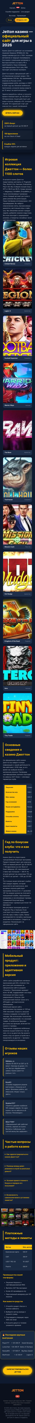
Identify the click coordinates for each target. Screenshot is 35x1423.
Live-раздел (25, 12)
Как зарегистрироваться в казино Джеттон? (16, 1155)
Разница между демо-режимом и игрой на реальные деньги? (17, 1168)
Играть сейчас (12, 113)
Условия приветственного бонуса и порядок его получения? (16, 1183)
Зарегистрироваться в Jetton (17, 1370)
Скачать (14, 8)
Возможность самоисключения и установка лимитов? (17, 1197)
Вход (10, 20)
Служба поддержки (13, 12)
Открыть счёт (22, 20)
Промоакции (21, 16)
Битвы (23, 8)
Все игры (12, 16)
